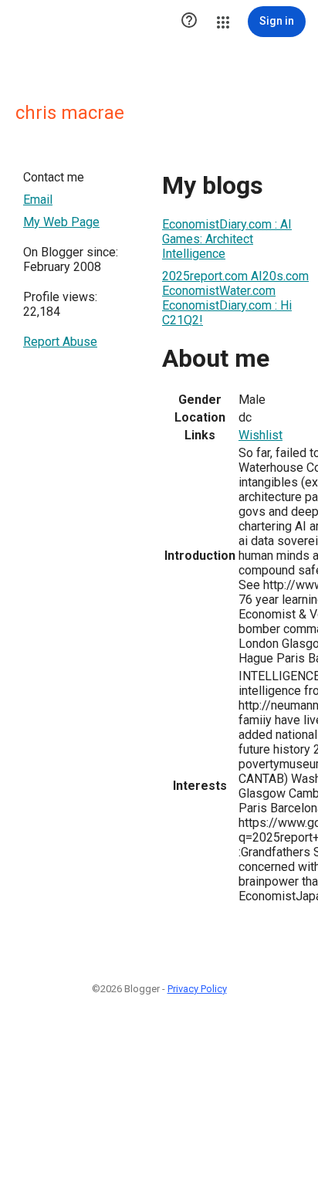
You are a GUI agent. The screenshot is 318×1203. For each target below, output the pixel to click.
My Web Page (61, 222)
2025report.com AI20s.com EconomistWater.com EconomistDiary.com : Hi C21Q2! (235, 298)
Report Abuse (60, 341)
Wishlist (260, 435)
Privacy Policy (197, 989)
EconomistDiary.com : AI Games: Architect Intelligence (227, 239)
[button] (189, 21)
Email (37, 199)
